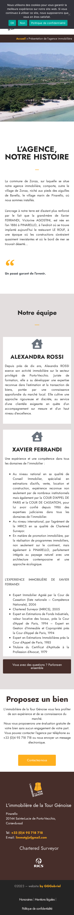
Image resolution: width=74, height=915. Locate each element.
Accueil (21, 39)
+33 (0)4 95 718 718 (26, 832)
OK (12, 23)
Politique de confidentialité (37, 908)
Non (22, 23)
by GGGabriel (50, 886)
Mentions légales (44, 899)
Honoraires (25, 899)
